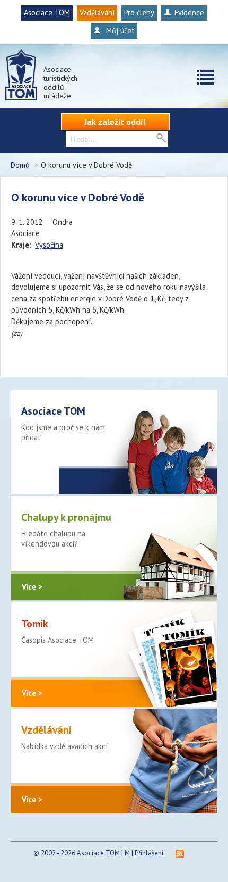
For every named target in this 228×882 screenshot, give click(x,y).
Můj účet (119, 31)
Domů (20, 165)
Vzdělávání (97, 12)
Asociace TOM (47, 12)
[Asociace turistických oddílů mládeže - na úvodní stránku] (21, 75)
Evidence (189, 12)
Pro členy (139, 12)
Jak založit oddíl (115, 121)
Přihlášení (149, 853)
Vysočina (49, 245)
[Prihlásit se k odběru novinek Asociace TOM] (180, 853)
